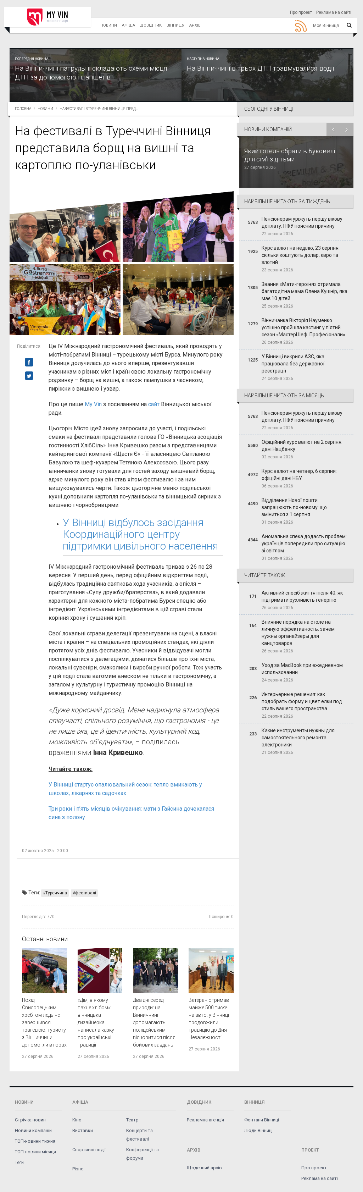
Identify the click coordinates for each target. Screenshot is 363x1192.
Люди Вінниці (258, 1130)
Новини (108, 25)
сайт (154, 404)
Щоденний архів (204, 1167)
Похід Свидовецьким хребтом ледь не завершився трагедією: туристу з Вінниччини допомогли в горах (44, 1022)
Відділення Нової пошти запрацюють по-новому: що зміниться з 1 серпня (294, 507)
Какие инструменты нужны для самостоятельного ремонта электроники (298, 737)
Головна (23, 109)
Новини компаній (33, 1130)
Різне (77, 1168)
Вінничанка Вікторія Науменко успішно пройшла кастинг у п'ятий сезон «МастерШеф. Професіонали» (303, 327)
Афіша (128, 25)
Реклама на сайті (333, 12)
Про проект (301, 12)
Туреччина (56, 892)
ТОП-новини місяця (35, 1151)
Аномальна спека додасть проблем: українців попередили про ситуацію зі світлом (304, 543)
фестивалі (85, 892)
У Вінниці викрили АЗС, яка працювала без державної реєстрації (293, 364)
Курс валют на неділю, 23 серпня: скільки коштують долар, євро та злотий (301, 255)
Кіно (77, 1119)
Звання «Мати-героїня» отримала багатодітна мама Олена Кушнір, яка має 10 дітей (304, 291)
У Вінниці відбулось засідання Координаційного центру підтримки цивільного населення (140, 534)
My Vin (93, 404)
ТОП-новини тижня (35, 1141)
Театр (132, 1119)
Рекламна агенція (205, 1119)
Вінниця (175, 25)
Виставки (82, 1130)
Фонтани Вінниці (261, 1119)
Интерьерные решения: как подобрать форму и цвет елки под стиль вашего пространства (302, 701)
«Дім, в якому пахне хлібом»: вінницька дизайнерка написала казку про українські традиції (96, 1022)
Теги (19, 1162)
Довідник (151, 25)
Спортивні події (89, 1149)
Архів (195, 25)
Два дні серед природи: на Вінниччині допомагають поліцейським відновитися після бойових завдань (154, 1022)
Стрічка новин (30, 1119)
